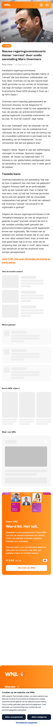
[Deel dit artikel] (48, 37)
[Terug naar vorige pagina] (4, 37)
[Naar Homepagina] (7, 5)
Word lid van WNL (26, 568)
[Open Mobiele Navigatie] (47, 5)
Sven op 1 (6, 46)
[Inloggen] (41, 5)
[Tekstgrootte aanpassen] (42, 37)
